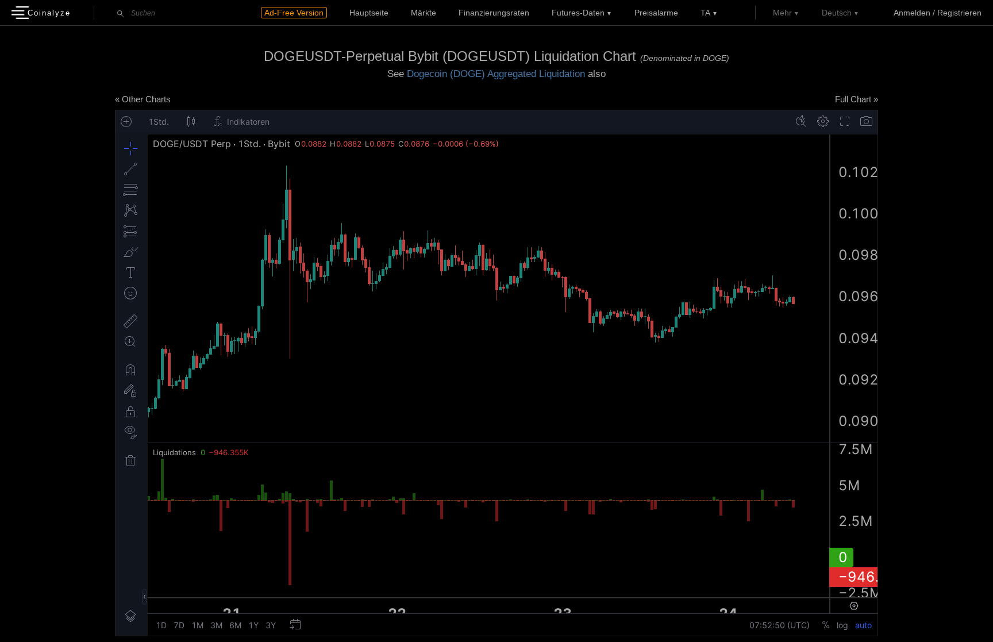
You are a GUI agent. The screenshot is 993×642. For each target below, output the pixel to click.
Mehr (782, 12)
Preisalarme (656, 12)
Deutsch (837, 12)
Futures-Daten (578, 12)
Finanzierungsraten (494, 12)
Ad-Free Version (294, 12)
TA (705, 12)
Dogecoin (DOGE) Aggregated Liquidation (496, 73)
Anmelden (912, 12)
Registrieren (959, 12)
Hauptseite (368, 12)
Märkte (423, 12)
